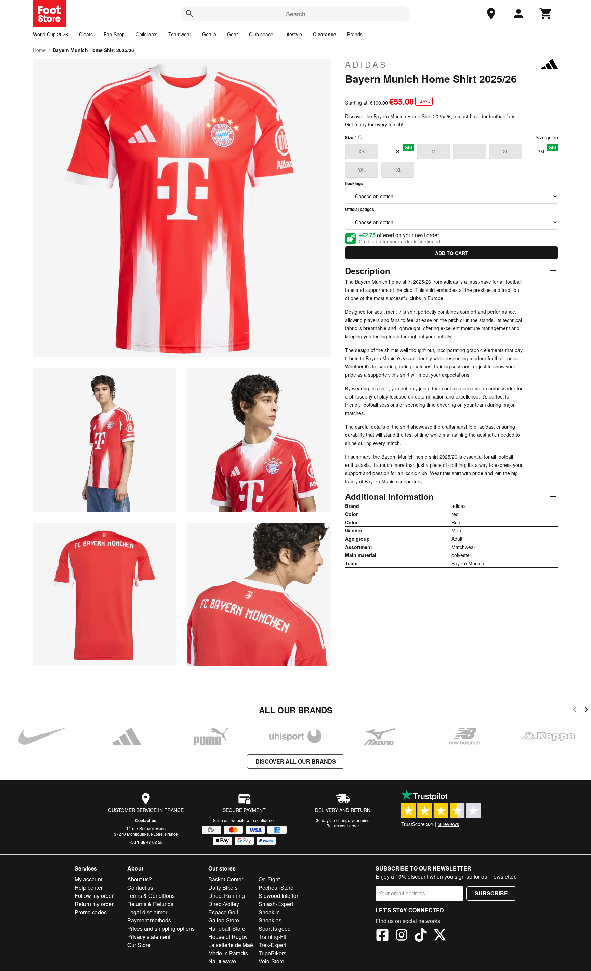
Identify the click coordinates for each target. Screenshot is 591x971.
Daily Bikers (223, 887)
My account (88, 879)
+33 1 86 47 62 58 (146, 842)
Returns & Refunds (150, 904)
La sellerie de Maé (230, 945)
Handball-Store (226, 928)
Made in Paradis (228, 953)
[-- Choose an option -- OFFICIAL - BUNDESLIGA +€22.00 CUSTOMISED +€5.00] (451, 196)
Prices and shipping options (161, 928)
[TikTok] (421, 936)
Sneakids (270, 920)
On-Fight (269, 879)
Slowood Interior (278, 896)
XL (506, 151)
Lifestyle (293, 34)
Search (295, 13)
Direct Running (226, 896)
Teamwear (179, 34)
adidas (366, 64)
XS (361, 151)
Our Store (138, 945)
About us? (139, 879)
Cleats (86, 34)
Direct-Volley (223, 904)
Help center (89, 887)
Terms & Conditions (151, 896)
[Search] (189, 13)
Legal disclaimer (147, 912)
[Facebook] (382, 936)
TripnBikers (272, 953)
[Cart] (546, 14)
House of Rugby (228, 937)
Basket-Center (225, 879)
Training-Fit (272, 937)
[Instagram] (401, 936)
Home (39, 49)
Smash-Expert (276, 904)
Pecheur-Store (276, 887)
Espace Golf (223, 912)
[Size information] (360, 137)
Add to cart (451, 253)
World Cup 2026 (50, 34)
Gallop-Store (223, 920)
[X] (440, 936)
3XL (361, 169)
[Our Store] (491, 14)
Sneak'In (269, 912)
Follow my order (94, 896)
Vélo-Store (271, 961)
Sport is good (275, 928)
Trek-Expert (272, 945)
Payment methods (149, 920)
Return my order (94, 904)
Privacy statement (148, 937)
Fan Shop (114, 34)
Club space (261, 34)
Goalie (209, 34)
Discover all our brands (295, 761)
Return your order (342, 825)
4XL (397, 169)
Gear (232, 34)
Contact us (145, 820)
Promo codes (91, 912)
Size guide (547, 137)
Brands (355, 34)
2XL (546, 150)
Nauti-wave (222, 961)
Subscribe (491, 893)
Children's (146, 34)
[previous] (575, 710)
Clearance (324, 34)
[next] (586, 710)
